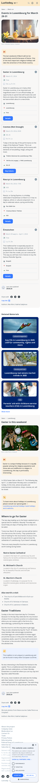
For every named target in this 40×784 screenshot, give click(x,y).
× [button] (35, 745)
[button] (24, 759)
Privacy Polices (6, 738)
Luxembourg (11, 418)
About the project (8, 726)
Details (8, 118)
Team (3, 735)
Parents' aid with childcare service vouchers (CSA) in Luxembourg (20, 404)
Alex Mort (11, 304)
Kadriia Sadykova (21, 304)
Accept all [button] (17, 775)
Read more (25, 756)
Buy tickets (9, 171)
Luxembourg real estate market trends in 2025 (20, 374)
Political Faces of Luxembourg (12, 742)
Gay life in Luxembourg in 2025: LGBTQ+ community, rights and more (20, 342)
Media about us (7, 731)
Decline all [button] (30, 775)
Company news (6, 729)
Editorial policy (6, 740)
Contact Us (5, 733)
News (3, 9)
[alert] (24, 762)
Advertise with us (7, 744)
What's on (11, 9)
